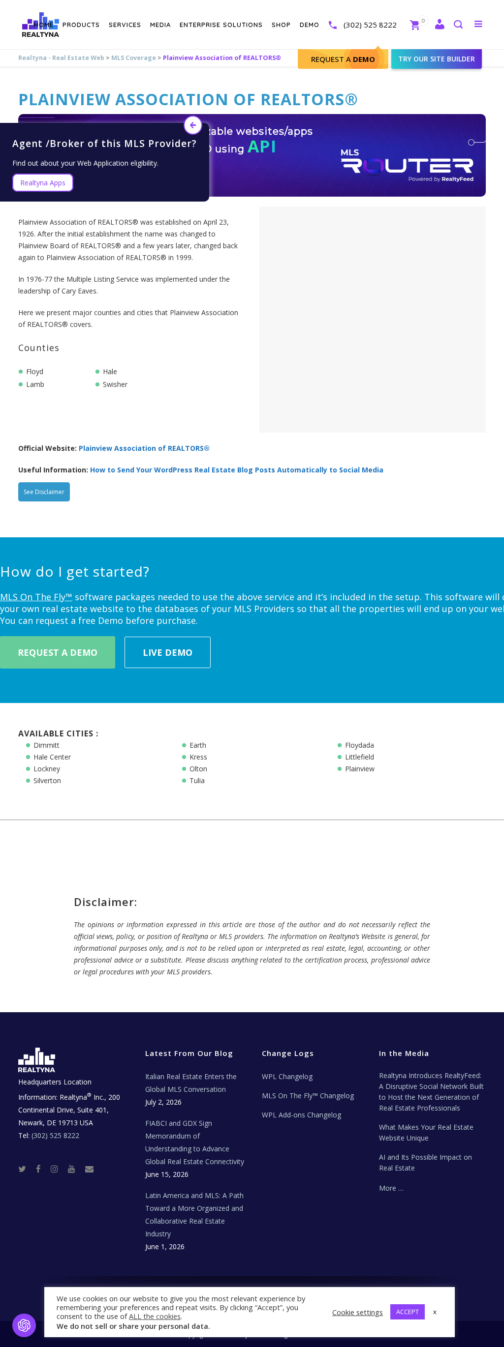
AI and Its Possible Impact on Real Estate (425, 1162)
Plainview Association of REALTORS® (144, 448)
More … (391, 1188)
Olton (198, 768)
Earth (197, 745)
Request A (343, 59)
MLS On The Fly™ (36, 597)
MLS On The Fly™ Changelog (308, 1095)
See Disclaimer (44, 492)
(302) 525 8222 (370, 24)
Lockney (46, 768)
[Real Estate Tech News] (89, 1168)
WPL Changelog (287, 1076)
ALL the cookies (155, 1316)
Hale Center (52, 756)
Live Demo (167, 652)
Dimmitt (46, 745)
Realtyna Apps (42, 182)
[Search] (458, 25)
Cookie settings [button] (357, 1312)
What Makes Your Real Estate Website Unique (426, 1132)
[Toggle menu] (476, 23)
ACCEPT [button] (407, 1311)
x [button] (435, 1311)
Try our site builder (436, 58)
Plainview (360, 768)
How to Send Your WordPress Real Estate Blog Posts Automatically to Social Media (236, 469)
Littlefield (359, 756)
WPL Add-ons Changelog (301, 1114)
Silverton (47, 780)
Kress (198, 756)
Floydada (359, 745)
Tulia (197, 780)
